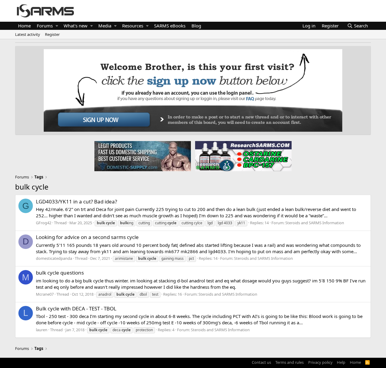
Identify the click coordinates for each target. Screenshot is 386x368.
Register (52, 34)
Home (24, 26)
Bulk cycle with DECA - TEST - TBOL (76, 308)
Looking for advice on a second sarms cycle (87, 237)
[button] (57, 26)
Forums (45, 26)
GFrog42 (43, 222)
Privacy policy (320, 362)
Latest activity (27, 34)
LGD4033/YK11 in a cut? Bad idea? (76, 201)
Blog (196, 26)
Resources (132, 26)
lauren (41, 329)
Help (341, 362)
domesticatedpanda (54, 258)
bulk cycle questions (60, 272)
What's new (75, 26)
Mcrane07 (45, 294)
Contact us (261, 362)
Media (104, 26)
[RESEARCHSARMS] (243, 156)
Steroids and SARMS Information (314, 222)
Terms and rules (289, 362)
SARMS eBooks (169, 26)
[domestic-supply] (142, 156)
